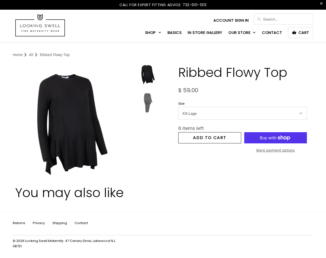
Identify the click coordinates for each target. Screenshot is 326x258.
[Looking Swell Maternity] (40, 25)
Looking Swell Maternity (44, 240)
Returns (19, 223)
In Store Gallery (205, 32)
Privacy (39, 223)
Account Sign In (231, 20)
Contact (272, 32)
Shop (151, 32)
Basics (175, 32)
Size (181, 103)
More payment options (275, 150)
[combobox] (283, 18)
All (31, 54)
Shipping (59, 223)
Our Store (240, 32)
